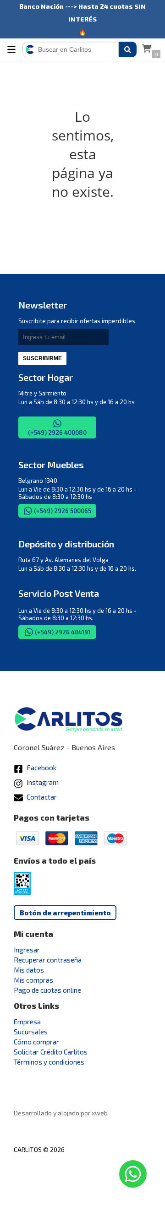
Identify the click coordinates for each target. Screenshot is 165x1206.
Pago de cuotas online (47, 990)
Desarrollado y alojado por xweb (61, 1113)
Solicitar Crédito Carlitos (51, 1052)
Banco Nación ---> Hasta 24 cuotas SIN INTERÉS (82, 7)
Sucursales (31, 1032)
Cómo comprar (36, 1042)
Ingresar (27, 950)
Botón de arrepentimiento (65, 913)
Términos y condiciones (49, 1062)
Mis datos (29, 970)
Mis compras (33, 980)
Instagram (42, 782)
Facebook (40, 767)
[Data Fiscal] (22, 892)
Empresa (27, 1021)
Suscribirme (42, 358)
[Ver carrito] (147, 49)
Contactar (41, 797)
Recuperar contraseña (48, 960)
